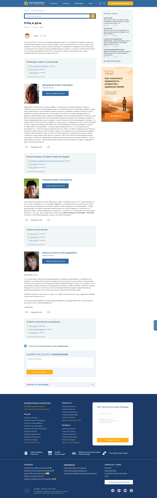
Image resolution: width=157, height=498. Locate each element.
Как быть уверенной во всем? (114, 49)
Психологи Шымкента (70, 412)
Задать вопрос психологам (36, 76)
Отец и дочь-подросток (37, 329)
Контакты (108, 468)
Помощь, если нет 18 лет (33, 476)
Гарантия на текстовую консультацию (38, 471)
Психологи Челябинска (32, 437)
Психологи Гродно (68, 440)
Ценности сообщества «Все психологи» (38, 479)
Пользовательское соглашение (75, 468)
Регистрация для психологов (118, 482)
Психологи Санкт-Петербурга (34, 420)
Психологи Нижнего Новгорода (35, 429)
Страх (77, 294)
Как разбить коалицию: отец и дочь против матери (46, 161)
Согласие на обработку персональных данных (80, 473)
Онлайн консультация (60, 453)
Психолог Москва (48, 88)
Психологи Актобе (68, 417)
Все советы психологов (112, 61)
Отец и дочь (33, 69)
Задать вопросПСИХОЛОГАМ (155, 325)
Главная (26, 10)
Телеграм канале (62, 346)
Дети (41, 27)
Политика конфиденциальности (75, 471)
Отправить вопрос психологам (116, 473)
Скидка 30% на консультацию (34, 473)
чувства (63, 122)
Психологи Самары (31, 440)
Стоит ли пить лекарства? (113, 39)
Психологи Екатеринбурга (33, 426)
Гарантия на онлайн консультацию (36, 468)
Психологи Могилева (69, 437)
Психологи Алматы (69, 406)
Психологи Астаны (68, 409)
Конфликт (52, 215)
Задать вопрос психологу (55, 93)
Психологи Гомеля (68, 431)
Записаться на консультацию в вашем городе (89, 453)
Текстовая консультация (118, 453)
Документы (69, 465)
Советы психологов (38, 10)
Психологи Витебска (69, 434)
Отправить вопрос (113, 440)
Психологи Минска (68, 429)
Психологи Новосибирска (33, 423)
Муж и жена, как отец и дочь (38, 66)
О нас (106, 476)
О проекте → (117, 115)
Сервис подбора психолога (36, 453)
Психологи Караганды (70, 415)
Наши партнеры (110, 471)
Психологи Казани (30, 431)
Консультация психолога (120, 3)
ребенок (54, 202)
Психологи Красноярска (32, 434)
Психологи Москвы (31, 418)
